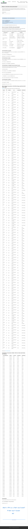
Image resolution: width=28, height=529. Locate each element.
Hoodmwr (14, 527)
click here (3, 88)
